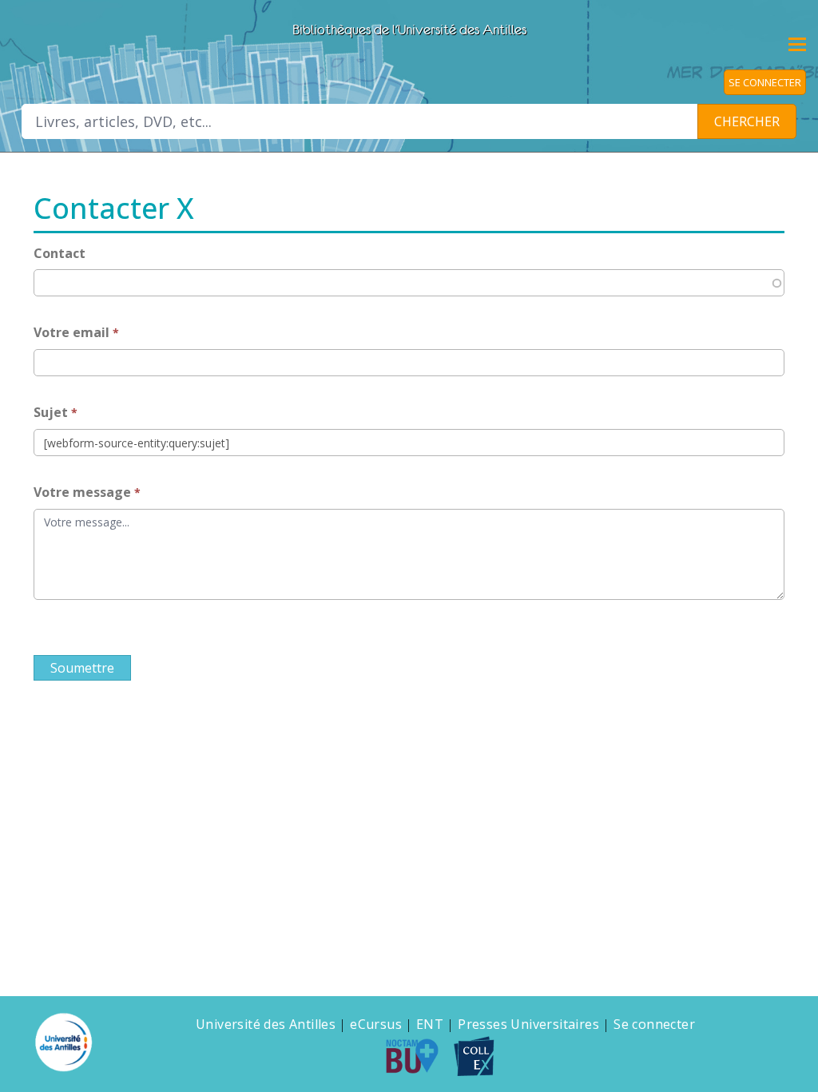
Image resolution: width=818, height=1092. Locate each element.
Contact (59, 253)
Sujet (52, 412)
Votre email (73, 332)
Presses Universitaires (528, 1024)
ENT (429, 1024)
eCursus (376, 1024)
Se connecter (654, 1024)
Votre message (84, 492)
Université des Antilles (266, 1024)
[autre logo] (418, 1056)
